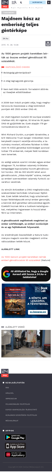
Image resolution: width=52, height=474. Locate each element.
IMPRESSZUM (11, 399)
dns (32, 7)
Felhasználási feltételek (18, 404)
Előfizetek (37, 2)
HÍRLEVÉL (10, 393)
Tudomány (8, 13)
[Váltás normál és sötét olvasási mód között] (21, 2)
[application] (26, 343)
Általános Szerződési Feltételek (21, 415)
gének (40, 7)
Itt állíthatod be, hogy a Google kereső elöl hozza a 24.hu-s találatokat (29, 274)
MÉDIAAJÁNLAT (12, 421)
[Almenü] (14, 2)
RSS (7, 388)
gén (14, 7)
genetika (23, 7)
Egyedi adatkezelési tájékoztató (21, 410)
